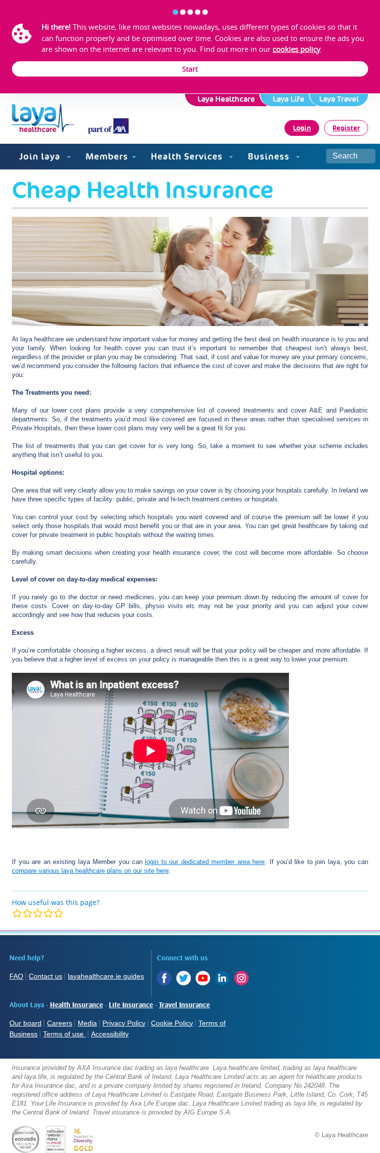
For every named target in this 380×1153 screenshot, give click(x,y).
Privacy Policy (123, 1023)
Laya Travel (339, 99)
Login (302, 128)
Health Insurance (76, 1005)
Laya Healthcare (226, 99)
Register (346, 128)
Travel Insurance (184, 1005)
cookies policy (297, 49)
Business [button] (270, 156)
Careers (59, 1023)
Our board (25, 1023)
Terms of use (64, 1034)
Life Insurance (131, 1005)
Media (87, 1023)
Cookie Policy (172, 1023)
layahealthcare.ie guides (106, 976)
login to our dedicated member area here (205, 861)
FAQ (16, 976)
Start (190, 69)
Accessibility (110, 1034)
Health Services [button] (188, 156)
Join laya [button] (41, 156)
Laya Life (288, 99)
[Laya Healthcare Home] (51, 119)
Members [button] (107, 156)
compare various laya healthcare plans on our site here (90, 870)
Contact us (45, 976)
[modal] (38, 913)
